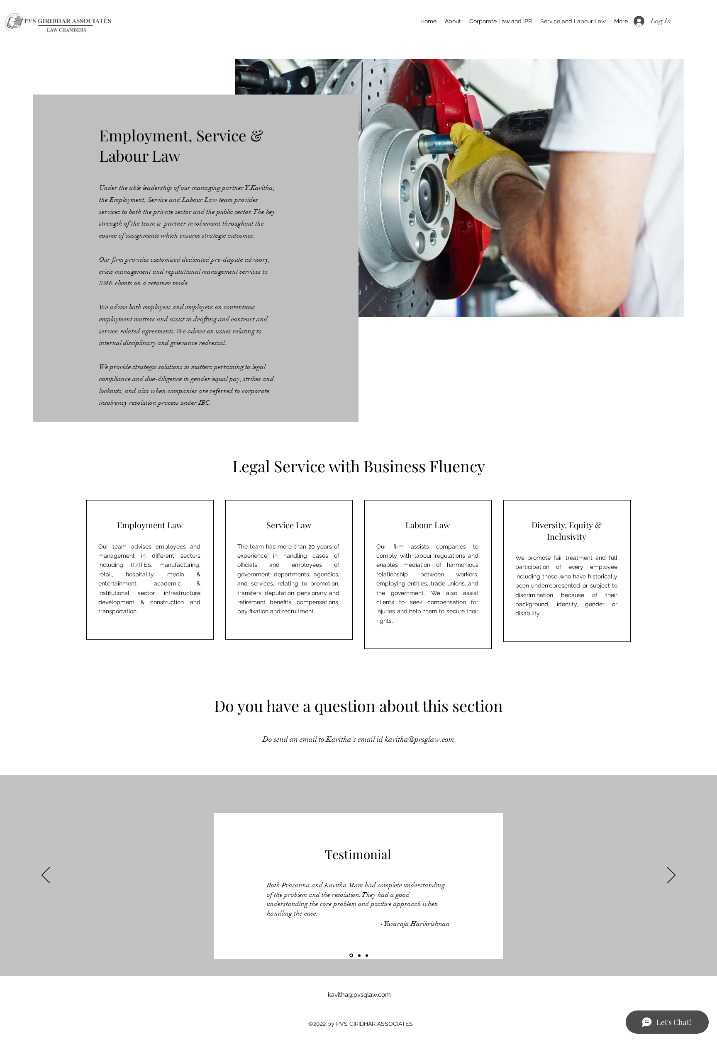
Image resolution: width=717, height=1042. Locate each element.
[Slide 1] (350, 955)
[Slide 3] (367, 955)
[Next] (671, 875)
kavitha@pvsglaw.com (419, 739)
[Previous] (45, 875)
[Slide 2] (359, 955)
